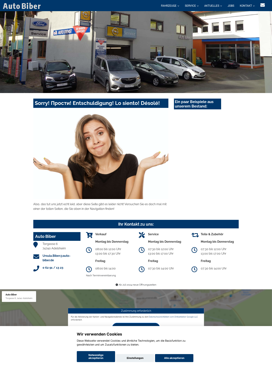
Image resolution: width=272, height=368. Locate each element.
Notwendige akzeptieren (95, 356)
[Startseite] (22, 5)
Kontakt (246, 5)
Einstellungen (135, 357)
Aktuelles (211, 5)
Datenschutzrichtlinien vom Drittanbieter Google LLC (173, 316)
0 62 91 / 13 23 (53, 267)
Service (190, 5)
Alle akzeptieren (174, 357)
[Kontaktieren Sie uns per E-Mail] (262, 5)
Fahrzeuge (169, 5)
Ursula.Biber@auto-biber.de (56, 258)
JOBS (231, 5)
